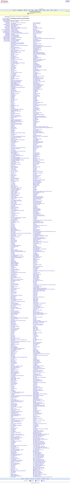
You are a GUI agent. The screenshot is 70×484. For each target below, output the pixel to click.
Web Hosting (8, 25)
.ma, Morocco (35, 44)
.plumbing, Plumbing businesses (38, 171)
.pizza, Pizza (35, 167)
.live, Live (34, 25)
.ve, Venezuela (35, 369)
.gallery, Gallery (13, 321)
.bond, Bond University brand (15, 113)
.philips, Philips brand (36, 158)
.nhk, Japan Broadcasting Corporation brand (40, 117)
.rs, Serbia (34, 219)
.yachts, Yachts (35, 415)
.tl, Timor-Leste (35, 335)
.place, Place (35, 170)
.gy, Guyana (13, 364)
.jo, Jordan (12, 433)
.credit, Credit (13, 206)
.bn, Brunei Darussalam (14, 110)
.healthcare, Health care (14, 369)
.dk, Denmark (13, 243)
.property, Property (36, 184)
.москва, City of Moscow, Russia (38, 435)
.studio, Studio (35, 294)
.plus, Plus (34, 172)
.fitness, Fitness (13, 293)
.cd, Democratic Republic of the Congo (17, 155)
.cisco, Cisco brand (14, 170)
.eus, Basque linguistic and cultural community (18, 272)
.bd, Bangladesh (13, 88)
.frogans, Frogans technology (15, 312)
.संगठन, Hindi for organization (37, 452)
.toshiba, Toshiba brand (36, 343)
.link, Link (34, 24)
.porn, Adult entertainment (37, 175)
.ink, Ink (12, 407)
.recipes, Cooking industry (37, 199)
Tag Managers (7, 33)
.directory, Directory (14, 240)
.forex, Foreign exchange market (16, 304)
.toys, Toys (34, 347)
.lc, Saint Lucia (13, 467)
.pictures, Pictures (36, 164)
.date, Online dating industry (15, 221)
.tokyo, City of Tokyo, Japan (37, 339)
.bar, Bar (12, 79)
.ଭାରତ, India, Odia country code (38, 457)
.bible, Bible (12, 98)
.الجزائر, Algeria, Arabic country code (39, 446)
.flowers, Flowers (13, 298)
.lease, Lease (13, 468)
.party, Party (35, 149)
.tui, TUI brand (35, 354)
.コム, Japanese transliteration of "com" (39, 465)
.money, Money (35, 82)
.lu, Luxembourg (35, 39)
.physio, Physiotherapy (36, 161)
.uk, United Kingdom (36, 359)
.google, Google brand (14, 347)
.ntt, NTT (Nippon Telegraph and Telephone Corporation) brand (42, 127)
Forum (48, 10)
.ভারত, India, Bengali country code (38, 454)
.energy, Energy (13, 261)
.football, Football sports (14, 303)
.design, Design (13, 234)
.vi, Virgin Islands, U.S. (36, 374)
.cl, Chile (12, 173)
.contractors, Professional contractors (17, 197)
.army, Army (13, 60)
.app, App (12, 55)
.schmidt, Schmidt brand (37, 239)
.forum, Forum (13, 306)
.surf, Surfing (35, 301)
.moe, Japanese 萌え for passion (38, 78)
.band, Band (13, 77)
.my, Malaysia (35, 99)
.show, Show (35, 260)
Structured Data (7, 35)
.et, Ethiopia (13, 270)
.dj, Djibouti (12, 242)
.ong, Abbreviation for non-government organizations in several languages (40, 136)
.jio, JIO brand (13, 429)
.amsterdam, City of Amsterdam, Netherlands (18, 50)
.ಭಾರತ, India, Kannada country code (38, 460)
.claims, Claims (13, 174)
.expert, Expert (13, 275)
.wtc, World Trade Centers (37, 410)
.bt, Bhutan (12, 125)
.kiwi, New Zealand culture (15, 447)
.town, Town (35, 345)
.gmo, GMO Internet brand (15, 342)
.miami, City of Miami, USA (37, 65)
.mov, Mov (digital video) (37, 87)
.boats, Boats (13, 112)
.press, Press (35, 179)
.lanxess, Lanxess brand (14, 462)
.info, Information (13, 406)
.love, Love (34, 34)
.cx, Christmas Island (14, 215)
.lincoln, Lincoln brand (36, 23)
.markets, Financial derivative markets (39, 53)
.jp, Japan (12, 435)
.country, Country (13, 201)
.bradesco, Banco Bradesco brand (16, 119)
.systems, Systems (36, 308)
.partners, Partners (36, 147)
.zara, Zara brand (35, 425)
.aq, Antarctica (13, 56)
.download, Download (14, 249)
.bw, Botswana (13, 130)
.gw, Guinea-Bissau (14, 363)
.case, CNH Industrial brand (15, 148)
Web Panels (8, 23)
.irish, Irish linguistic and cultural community (18, 418)
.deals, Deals (13, 227)
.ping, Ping (34, 165)
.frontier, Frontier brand (14, 313)
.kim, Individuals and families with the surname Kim (19, 445)
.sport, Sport (35, 282)
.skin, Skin (34, 265)
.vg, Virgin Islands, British (37, 373)
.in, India (12, 402)
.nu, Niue (34, 128)
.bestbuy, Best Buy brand (15, 93)
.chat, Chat (12, 165)
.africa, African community (15, 40)
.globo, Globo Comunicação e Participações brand (19, 339)
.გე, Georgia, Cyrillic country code (38, 463)
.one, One (34, 134)
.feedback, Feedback (14, 286)
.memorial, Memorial (36, 61)
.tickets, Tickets (35, 329)
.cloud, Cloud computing (14, 179)
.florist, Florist (13, 297)
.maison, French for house (37, 47)
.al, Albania (12, 46)
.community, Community (14, 190)
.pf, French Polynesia (36, 152)
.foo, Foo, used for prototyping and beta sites (18, 301)
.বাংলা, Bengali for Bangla (36, 453)
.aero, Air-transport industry (15, 36)
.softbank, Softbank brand (37, 274)
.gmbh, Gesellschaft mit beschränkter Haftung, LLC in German (21, 341)
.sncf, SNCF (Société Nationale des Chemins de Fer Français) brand (44, 270)
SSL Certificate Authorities (5, 29)
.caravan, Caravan (14, 142)
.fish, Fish (12, 290)
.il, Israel (12, 398)
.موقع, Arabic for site (36, 450)
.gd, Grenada (13, 325)
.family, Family (13, 281)
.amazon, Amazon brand (14, 49)
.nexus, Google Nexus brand (37, 112)
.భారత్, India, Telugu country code (38, 459)
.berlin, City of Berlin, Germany (16, 91)
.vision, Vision (35, 381)
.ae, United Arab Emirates (15, 35)
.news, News (35, 111)
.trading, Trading (35, 350)
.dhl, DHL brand (13, 235)
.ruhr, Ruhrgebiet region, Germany (38, 222)
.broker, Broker (13, 122)
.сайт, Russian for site (36, 440)
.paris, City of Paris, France (37, 146)
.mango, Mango (35, 50)
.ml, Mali (34, 71)
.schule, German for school (37, 241)
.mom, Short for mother (36, 80)
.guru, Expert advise (14, 362)
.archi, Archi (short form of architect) (16, 59)
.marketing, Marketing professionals (38, 52)
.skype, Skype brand (36, 267)
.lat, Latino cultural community (15, 463)
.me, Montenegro (35, 56)
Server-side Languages (6, 19)
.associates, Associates (14, 63)
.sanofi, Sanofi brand (36, 230)
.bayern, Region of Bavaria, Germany (16, 85)
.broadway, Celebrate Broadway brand (17, 121)
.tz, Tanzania (35, 357)
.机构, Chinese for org (36, 470)
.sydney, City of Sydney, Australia (38, 307)
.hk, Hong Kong (13, 374)
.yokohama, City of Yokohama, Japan (39, 420)
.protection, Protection (36, 185)
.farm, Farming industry (14, 283)
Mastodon (38, 480)
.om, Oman (34, 133)
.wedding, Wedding (36, 397)
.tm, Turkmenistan (36, 336)
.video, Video (35, 376)
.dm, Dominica (13, 244)
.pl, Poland (34, 169)
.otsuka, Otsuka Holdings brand (38, 142)
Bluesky (43, 480)
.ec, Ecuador (13, 254)
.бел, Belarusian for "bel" (37, 432)
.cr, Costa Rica (13, 205)
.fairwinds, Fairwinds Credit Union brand (17, 279)
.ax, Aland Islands (13, 73)
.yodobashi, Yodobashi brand (37, 418)
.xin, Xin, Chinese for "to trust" (37, 413)
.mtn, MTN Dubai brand (36, 93)
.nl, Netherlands (35, 122)
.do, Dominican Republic (14, 246)
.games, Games (13, 323)
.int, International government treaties (17, 411)
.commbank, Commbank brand (15, 189)
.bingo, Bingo (13, 101)
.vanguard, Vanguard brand (37, 367)
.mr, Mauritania (35, 90)
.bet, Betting (13, 94)
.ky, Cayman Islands (14, 457)
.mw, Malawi (35, 97)
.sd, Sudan (34, 244)
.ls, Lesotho (35, 35)
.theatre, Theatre (35, 328)
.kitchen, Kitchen (13, 446)
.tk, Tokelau (35, 334)
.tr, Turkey (34, 348)
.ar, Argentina (13, 58)
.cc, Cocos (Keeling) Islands (15, 154)
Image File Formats (6, 38)
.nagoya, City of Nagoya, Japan (38, 102)
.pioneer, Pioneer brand (36, 166)
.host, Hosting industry (14, 383)
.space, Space (35, 281)
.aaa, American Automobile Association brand (18, 22)
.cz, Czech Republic (14, 219)
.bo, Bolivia (12, 111)
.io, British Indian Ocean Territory (16, 414)
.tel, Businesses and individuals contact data (40, 321)
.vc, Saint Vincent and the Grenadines (39, 368)
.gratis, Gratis (13, 353)
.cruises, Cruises (13, 211)
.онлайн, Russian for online (37, 436)
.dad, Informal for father (14, 220)
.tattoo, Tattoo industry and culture (38, 314)
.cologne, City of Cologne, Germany (16, 187)
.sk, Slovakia (35, 263)
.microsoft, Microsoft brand (37, 66)
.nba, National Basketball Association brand (40, 104)
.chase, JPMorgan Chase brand (16, 164)
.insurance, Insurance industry (15, 409)
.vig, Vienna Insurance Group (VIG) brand (39, 377)
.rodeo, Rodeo (35, 218)
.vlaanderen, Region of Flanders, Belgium (39, 382)
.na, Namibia (35, 101)
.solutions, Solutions (36, 277)
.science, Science (35, 242)
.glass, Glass (13, 337)
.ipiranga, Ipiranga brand (14, 415)
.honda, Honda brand (14, 380)
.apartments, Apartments (15, 54)
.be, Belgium (13, 89)
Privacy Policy (38, 478)
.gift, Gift (12, 333)
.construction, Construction (15, 194)
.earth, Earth (13, 253)
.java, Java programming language (16, 425)
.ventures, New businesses (37, 371)
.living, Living (35, 26)
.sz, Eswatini (35, 309)
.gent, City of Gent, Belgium (15, 328)
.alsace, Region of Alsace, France (16, 48)
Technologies (19, 10)
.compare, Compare (14, 192)
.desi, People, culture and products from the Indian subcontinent (21, 233)
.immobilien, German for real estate (16, 401)
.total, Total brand (35, 344)
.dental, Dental (13, 231)
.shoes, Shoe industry (36, 257)
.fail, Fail (12, 278)
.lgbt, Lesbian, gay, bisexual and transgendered (18, 470)
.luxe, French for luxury (36, 41)
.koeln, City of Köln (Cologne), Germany (17, 449)
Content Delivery (7, 30)
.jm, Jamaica (13, 430)
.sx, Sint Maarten (35, 305)
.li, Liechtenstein (13, 471)
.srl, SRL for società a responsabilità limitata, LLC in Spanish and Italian (44, 284)
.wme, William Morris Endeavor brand (39, 405)
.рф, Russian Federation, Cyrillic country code (40, 439)
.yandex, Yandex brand (36, 416)
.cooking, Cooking (13, 198)
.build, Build (12, 126)
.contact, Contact (13, 196)
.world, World (35, 408)
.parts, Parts (35, 148)
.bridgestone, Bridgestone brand (16, 120)
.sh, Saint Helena (35, 254)
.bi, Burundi (12, 97)
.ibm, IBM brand (13, 391)
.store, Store (35, 292)
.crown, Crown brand (14, 209)
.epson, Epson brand (14, 264)
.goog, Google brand (14, 346)
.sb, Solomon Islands (36, 234)
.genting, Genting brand (14, 329)
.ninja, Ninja (35, 120)
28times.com (32, 13)
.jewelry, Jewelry (13, 428)
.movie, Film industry (36, 88)
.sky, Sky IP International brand (38, 266)
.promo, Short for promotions (37, 182)
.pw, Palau (34, 188)
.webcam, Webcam (36, 394)
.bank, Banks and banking (15, 78)
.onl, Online (34, 137)
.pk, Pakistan (35, 168)
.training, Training (35, 351)
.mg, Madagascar (35, 63)
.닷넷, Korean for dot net (37, 475)
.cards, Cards (13, 143)
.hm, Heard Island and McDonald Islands (17, 375)
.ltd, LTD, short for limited (37, 37)
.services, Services (36, 249)
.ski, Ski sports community (37, 264)
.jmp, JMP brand (13, 431)
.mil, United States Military (37, 67)
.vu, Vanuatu (35, 388)
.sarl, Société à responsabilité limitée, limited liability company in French (44, 231)
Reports (25, 10)
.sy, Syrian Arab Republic (37, 306)
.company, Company (14, 191)
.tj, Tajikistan (35, 333)
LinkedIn (32, 480)
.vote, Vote (34, 385)
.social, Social (35, 273)
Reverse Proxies (7, 27)
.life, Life (12, 473)
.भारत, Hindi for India (36, 451)
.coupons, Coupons (14, 202)
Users (40, 10)
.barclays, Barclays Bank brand (16, 82)
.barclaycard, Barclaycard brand (16, 81)
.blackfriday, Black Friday (15, 105)
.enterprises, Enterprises (14, 263)
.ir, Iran (12, 417)
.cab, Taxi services (14, 134)
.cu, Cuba (12, 212)
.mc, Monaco (35, 55)
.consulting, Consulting (14, 195)
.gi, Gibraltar (13, 332)
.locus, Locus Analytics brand (37, 31)
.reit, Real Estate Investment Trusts (38, 203)
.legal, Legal (13, 469)
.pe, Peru (34, 151)
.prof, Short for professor (37, 181)
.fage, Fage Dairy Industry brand (16, 277)
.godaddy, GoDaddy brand (15, 344)
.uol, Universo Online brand (37, 362)
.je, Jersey (12, 427)
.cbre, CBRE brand (14, 153)
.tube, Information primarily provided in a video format (41, 353)
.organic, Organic (35, 140)
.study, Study (35, 295)
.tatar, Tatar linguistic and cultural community (40, 313)
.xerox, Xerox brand (36, 412)
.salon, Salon (35, 228)
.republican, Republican (36, 208)
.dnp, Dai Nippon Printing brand (16, 245)
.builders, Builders (13, 127)
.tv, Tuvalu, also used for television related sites (40, 355)
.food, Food (12, 302)
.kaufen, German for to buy (15, 439)
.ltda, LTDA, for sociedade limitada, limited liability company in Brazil (44, 38)
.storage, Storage (35, 291)
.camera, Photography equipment (16, 137)
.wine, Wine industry (36, 404)
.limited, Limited (13, 476)
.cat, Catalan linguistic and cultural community (18, 151)
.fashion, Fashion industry (15, 284)
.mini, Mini (34, 68)
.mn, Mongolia (35, 74)
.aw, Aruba (12, 71)
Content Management (6, 18)
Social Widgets (7, 34)
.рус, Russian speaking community (38, 438)
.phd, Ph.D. (34, 157)
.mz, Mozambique (35, 100)
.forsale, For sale (13, 305)
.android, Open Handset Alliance (16, 52)
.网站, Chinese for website (37, 473)
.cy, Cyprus (12, 216)
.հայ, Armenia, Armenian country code (39, 443)
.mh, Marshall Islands (36, 64)
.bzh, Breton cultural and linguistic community (18, 132)
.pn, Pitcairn (35, 173)
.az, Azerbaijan (13, 75)
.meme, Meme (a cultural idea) (37, 60)
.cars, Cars (12, 146)
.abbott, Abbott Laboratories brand (16, 24)
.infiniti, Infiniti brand (14, 405)
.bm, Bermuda (13, 108)
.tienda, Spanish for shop (37, 330)
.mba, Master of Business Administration (39, 54)
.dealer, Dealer (13, 226)
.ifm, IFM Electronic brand (15, 396)
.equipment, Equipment (14, 265)
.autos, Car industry (14, 70)
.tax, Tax (34, 315)
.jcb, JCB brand (13, 426)
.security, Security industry (37, 247)
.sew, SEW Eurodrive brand (37, 250)
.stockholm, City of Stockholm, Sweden (39, 290)
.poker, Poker (35, 174)
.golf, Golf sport (13, 345)
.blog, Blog (12, 106)
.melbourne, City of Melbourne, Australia (39, 59)
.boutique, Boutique (14, 117)
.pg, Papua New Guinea (36, 154)
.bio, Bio (12, 102)
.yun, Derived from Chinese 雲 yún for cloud (40, 423)
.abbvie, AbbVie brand (14, 25)
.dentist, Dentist (13, 232)
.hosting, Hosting (13, 384)
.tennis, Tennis (35, 323)
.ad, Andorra (13, 34)
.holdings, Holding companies (15, 378)
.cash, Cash (13, 149)
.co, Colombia (13, 183)
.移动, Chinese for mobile (37, 471)
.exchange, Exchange (14, 274)
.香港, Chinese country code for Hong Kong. (40, 474)
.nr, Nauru (34, 125)
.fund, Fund (12, 316)
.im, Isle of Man (13, 399)
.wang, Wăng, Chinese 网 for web (38, 390)
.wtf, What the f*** (35, 411)
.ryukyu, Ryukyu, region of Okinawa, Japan (39, 225)
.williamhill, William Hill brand (37, 402)
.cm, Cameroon (13, 181)
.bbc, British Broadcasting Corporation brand (18, 87)
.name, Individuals (36, 103)
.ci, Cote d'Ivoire (13, 169)
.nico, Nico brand (35, 118)
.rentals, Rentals (35, 206)
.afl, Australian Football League (16, 39)
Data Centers (7, 26)
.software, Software (36, 275)
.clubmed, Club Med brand (15, 180)
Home (14, 10)
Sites (32, 10)
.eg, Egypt (12, 259)
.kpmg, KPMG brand (14, 452)
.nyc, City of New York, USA (37, 129)
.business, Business (14, 128)
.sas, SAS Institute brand (37, 232)
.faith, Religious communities (15, 280)
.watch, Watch (35, 391)
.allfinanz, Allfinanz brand (15, 47)
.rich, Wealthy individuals (37, 213)
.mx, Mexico (35, 98)
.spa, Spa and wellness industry (38, 280)
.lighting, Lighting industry (15, 475)
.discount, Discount (14, 241)
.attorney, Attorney (14, 65)
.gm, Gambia (13, 340)
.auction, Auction (13, 67)
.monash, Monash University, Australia (39, 81)
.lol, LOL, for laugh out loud (37, 32)
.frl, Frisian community (14, 311)
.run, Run (34, 223)
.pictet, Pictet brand (36, 163)
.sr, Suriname (35, 283)
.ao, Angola (12, 53)
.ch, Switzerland (13, 161)
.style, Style (35, 296)
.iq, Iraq (12, 416)
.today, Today (35, 338)
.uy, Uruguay (35, 364)
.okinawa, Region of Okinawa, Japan (38, 132)
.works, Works (35, 407)
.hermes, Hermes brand (14, 371)
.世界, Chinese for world (36, 466)
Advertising (43, 478)
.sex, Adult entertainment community (39, 251)
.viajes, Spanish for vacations (37, 375)
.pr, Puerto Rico (35, 177)
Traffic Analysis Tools (6, 31)
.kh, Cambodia (13, 442)
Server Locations (7, 40)
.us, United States (36, 363)
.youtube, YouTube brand (37, 421)
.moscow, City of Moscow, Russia (38, 84)
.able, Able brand (13, 26)
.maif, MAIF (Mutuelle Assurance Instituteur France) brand (42, 46)
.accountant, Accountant (14, 30)
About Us (22, 478)
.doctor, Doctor (13, 247)
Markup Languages (7, 36)
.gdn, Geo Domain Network (15, 326)
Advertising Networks (6, 32)
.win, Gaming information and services (39, 403)
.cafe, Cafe (12, 135)
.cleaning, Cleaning (14, 175)
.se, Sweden (35, 245)
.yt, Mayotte (35, 422)
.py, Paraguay (35, 189)
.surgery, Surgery (35, 302)
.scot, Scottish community (37, 243)
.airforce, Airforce (13, 44)
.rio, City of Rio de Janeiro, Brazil (38, 214)
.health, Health (13, 368)
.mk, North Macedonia (36, 70)
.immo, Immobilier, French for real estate (17, 400)
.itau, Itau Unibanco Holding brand (16, 423)
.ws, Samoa (35, 409)
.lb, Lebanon (13, 466)
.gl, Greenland (13, 336)
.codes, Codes (13, 185)
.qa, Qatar (34, 190)
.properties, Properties (36, 183)
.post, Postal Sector (36, 176)
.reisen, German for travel (37, 202)
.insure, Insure (13, 410)
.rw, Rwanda (35, 224)
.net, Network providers (36, 108)
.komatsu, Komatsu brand (15, 450)
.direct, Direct (13, 239)
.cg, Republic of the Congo (15, 160)
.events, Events (13, 273)
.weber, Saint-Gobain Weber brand (38, 395)
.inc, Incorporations (14, 403)
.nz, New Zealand (35, 130)
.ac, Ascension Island (14, 28)
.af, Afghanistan (13, 38)
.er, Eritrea (12, 266)
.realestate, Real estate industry (38, 196)
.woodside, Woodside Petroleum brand (39, 406)
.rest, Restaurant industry (37, 209)
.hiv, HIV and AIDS (14, 373)
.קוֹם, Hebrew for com (36, 445)
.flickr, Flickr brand (14, 296)
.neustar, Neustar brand (36, 110)
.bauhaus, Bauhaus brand (15, 84)
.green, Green (13, 354)
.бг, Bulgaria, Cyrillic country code (38, 431)
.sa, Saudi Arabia (35, 226)
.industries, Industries (14, 404)
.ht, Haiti (12, 389)
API (29, 10)
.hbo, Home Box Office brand (15, 367)
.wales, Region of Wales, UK (37, 389)
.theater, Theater (35, 327)
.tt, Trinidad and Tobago (36, 352)
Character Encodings (6, 37)
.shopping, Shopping (36, 259)
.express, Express (14, 276)
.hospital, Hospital (13, 382)
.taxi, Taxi (34, 316)
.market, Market (35, 51)
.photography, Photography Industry (38, 159)
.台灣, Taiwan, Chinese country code (38, 468)
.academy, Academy (14, 29)
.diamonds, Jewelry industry (15, 236)
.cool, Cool (12, 199)
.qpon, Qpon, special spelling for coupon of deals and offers (42, 191)
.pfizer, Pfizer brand (36, 153)
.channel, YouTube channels (15, 162)
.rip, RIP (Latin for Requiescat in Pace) (39, 215)
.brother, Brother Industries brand (16, 123)
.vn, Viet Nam (35, 383)
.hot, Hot (12, 385)
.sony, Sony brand (36, 278)
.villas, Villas (35, 378)
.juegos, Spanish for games (15, 438)
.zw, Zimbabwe (35, 429)
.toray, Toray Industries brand (37, 342)
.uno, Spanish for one (36, 361)
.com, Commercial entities (15, 188)
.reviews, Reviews (36, 212)
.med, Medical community (37, 57)
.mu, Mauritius (35, 94)
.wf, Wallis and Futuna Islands (37, 399)
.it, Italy (12, 422)
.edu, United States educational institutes (17, 256)
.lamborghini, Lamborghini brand (16, 461)
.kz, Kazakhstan (13, 459)
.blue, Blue (12, 107)
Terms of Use (32, 478)
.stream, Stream (35, 293)
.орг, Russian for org (36, 437)
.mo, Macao (35, 75)
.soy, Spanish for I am (36, 279)
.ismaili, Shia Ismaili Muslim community (17, 420)
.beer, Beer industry (14, 90)
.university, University (36, 360)
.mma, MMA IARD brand (37, 73)
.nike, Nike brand (35, 119)
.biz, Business (13, 103)
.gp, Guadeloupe (13, 350)
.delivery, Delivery (13, 228)
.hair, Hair (12, 365)
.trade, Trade (35, 349)
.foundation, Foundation (14, 307)
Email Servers (7, 28)
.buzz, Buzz (13, 129)
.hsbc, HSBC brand (14, 388)
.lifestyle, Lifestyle (14, 474)
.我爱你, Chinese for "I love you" (38, 469)
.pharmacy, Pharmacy (36, 156)
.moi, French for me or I (36, 79)
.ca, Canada (13, 133)
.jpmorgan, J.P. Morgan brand (15, 436)
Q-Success (67, 1)
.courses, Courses (14, 203)
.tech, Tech (34, 319)
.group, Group (13, 356)
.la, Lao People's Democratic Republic (17, 460)
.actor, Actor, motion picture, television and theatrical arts (20, 33)
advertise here (67, 11)
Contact (47, 478)
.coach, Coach (13, 184)
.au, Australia (13, 66)
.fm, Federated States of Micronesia (16, 299)
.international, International (15, 412)
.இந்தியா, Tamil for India (36, 458)
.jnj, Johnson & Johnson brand (15, 432)
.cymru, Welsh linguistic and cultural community (18, 217)
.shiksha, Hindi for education (37, 256)
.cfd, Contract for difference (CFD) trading (17, 159)
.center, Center (13, 156)
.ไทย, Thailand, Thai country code (38, 462)
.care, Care (12, 144)
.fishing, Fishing (13, 291)
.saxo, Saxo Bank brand (36, 233)
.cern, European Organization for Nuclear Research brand (20, 158)
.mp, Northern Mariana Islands (37, 89)
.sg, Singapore (35, 253)
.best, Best (12, 92)
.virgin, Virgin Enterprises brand (38, 380)
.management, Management (37, 49)
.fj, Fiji (12, 294)
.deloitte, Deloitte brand (14, 229)
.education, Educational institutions (16, 257)
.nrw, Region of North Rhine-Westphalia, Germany (41, 126)
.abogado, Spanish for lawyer (15, 27)
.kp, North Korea (13, 451)
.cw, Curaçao (13, 214)
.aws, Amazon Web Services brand (16, 72)
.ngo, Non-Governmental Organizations (39, 116)
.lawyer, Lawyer (13, 465)
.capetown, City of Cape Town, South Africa (18, 139)
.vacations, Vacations (36, 366)
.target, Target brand (36, 311)
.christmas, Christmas (14, 167)
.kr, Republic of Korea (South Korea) (16, 454)
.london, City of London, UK (37, 33)
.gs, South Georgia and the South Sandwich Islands (19, 357)
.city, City (12, 172)
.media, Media (35, 58)
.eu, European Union (14, 271)
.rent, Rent (34, 205)
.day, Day (12, 223)
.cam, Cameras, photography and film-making (18, 136)
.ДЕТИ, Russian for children (37, 433)
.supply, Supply (35, 299)
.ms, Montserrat (35, 91)
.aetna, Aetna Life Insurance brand (16, 37)
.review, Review (35, 211)
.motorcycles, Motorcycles (37, 86)
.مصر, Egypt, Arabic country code (38, 449)
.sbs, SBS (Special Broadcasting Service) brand (40, 235)
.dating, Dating (13, 222)
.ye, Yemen (34, 417)
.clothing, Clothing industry (15, 178)
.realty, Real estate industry (37, 198)
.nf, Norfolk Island (35, 113)
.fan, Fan (12, 282)
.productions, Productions (37, 180)
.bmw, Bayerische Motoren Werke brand (17, 109)
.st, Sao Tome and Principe (37, 286)
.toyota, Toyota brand (36, 346)
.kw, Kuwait (12, 456)
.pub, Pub (34, 187)
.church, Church (13, 168)
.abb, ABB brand (13, 23)
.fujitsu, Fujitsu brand (14, 314)
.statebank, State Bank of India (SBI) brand (40, 288)
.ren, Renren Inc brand (36, 204)
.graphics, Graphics (14, 352)
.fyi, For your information (14, 318)
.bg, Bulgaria (13, 96)
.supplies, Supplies (36, 298)
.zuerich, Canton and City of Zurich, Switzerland (40, 428)
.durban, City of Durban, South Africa (16, 250)
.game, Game (13, 322)
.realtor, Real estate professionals (38, 197)
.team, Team (35, 318)
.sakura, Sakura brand (36, 227)
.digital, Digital (13, 238)
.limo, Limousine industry (37, 22)
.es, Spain (12, 268)
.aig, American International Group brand (17, 43)
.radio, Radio (35, 194)
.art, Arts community (14, 61)
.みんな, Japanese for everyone (38, 464)
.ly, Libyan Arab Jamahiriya (37, 43)
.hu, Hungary (13, 390)
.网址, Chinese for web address (38, 472)
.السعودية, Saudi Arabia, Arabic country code (40, 447)
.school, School (35, 240)
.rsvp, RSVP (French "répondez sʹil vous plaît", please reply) (42, 220)
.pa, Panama (35, 144)
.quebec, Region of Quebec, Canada (38, 192)
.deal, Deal (12, 225)
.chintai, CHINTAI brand (14, 166)
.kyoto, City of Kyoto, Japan (15, 458)
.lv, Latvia (34, 42)
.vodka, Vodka (35, 384)
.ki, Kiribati (12, 443)
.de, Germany (13, 224)
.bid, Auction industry (14, 99)
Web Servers (8, 22)
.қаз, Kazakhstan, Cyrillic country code (39, 442)
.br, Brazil (12, 118)
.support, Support (35, 300)
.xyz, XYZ (34, 414)
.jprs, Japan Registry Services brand (16, 437)
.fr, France (12, 309)
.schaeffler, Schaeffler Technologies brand (39, 238)
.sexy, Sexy (35, 252)
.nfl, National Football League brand (38, 114)
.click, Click (12, 176)
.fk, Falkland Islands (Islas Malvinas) (16, 295)
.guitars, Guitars (13, 361)
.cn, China (12, 182)
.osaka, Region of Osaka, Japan (38, 141)
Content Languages (7, 41)
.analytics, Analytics (14, 51)
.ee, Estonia (13, 258)
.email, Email (13, 260)
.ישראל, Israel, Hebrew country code (38, 444)
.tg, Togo (34, 325)
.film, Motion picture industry (15, 288)
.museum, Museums (36, 95)
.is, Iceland (12, 419)
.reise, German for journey (37, 201)
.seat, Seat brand (35, 246)
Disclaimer (27, 478)
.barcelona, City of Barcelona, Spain (16, 80)
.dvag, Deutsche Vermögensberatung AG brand (18, 251)
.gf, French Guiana (14, 330)
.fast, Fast (12, 285)
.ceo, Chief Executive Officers (15, 157)
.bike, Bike (12, 100)
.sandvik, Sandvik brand (36, 229)
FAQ (51, 10)
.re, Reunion (35, 195)
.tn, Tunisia (34, 337)
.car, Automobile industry (15, 141)
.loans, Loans (35, 29)
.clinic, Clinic (13, 177)
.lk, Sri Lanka (35, 27)
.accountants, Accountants (15, 31)
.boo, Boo (12, 114)
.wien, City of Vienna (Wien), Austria (38, 400)
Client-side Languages (6, 20)
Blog (44, 10)
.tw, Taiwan (34, 356)
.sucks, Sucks (35, 297)
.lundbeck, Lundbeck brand (37, 40)
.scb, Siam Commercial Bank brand (38, 237)
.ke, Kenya (12, 440)
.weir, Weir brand (35, 398)
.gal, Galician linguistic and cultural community (18, 320)
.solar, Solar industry (36, 276)
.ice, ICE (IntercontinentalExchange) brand (17, 392)
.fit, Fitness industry (14, 292)
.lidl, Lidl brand (13, 472)
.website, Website (35, 396)
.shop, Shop (35, 258)
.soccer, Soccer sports (36, 272)
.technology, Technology (36, 320)
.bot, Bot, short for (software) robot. (16, 116)
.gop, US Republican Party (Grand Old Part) (18, 348)
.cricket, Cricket (13, 208)
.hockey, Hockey (13, 377)
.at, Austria (12, 64)
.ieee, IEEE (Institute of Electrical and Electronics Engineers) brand (21, 395)
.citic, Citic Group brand (14, 171)
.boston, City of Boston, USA (15, 115)
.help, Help (12, 370)
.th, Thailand (35, 326)
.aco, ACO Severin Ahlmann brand (16, 32)
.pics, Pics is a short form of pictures (39, 162)
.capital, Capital (13, 140)
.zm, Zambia (35, 427)
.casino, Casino (13, 150)
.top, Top (34, 341)
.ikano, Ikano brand (14, 397)
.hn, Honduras (13, 376)
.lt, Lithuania (35, 36)
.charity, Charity (13, 163)
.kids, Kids (12, 444)
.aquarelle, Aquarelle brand (15, 57)
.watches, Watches (36, 392)
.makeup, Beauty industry (37, 48)
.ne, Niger (34, 106)
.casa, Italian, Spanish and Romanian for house (18, 147)
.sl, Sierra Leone (35, 268)
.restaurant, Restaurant (36, 210)
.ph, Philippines (35, 155)
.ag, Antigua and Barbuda (15, 41)
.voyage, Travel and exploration (38, 387)
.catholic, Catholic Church (15, 152)
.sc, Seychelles (35, 236)
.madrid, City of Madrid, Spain (37, 45)
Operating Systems (7, 24)
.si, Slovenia (35, 261)
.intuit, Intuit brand (13, 413)
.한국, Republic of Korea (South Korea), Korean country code (42, 476)
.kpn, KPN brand (13, 453)
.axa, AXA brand (13, 74)
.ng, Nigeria (34, 115)
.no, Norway (35, 123)
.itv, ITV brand (13, 424)
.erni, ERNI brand (13, 267)
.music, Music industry (36, 96)
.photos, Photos (35, 160)
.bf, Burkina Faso (13, 95)
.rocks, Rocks (35, 217)
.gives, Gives (13, 335)
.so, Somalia (35, 271)
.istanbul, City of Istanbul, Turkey (16, 421)
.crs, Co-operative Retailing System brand (17, 210)
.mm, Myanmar (35, 72)
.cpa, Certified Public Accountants (16, 204)
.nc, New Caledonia (36, 105)
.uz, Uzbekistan (35, 365)
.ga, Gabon (12, 319)
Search (55, 10)
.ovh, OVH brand (35, 143)
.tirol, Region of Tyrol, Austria (37, 332)
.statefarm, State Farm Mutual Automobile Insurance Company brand (44, 289)
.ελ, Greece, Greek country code (38, 430)
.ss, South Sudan (35, 285)
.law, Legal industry (14, 464)
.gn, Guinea (12, 343)
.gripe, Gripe (13, 355)
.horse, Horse (13, 381)
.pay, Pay (34, 150)
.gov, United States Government (16, 349)
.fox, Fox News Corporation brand (16, 308)
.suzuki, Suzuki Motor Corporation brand (39, 303)
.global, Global (13, 338)
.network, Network (35, 109)
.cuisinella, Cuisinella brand (15, 213)
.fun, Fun (12, 315)
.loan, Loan (34, 28)
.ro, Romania (35, 216)
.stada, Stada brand (36, 287)
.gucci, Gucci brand (14, 359)
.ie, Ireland (12, 394)
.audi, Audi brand (13, 68)
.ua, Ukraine (35, 358)
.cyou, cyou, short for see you (15, 218)
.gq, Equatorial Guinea (14, 351)
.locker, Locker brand (36, 30)
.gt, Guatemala (13, 358)
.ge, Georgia (13, 327)
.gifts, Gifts (12, 334)
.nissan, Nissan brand (36, 121)
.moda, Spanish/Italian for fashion (38, 77)
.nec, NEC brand (35, 107)
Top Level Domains (7, 39)
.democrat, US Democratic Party (16, 230)
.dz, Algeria (12, 252)
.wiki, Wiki (34, 401)
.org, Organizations (36, 139)
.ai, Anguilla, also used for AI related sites (17, 42)
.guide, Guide (13, 360)
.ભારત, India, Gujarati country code (38, 456)
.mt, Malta (34, 92)
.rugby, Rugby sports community (38, 221)
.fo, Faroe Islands (13, 300)
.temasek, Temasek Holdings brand (38, 322)
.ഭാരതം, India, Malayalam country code (39, 461)
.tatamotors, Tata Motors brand (38, 312)
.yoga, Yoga (35, 419)
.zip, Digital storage (36, 426)
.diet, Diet (12, 237)
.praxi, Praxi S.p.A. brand (37, 178)
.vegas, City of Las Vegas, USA (38, 370)
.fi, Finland (12, 287)
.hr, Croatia (12, 387)
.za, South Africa (35, 424)
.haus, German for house (15, 366)
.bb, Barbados (13, 86)
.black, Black (13, 104)
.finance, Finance (13, 289)
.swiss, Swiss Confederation (37, 304)
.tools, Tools (35, 340)
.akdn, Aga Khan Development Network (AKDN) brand (19, 45)
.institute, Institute (13, 408)
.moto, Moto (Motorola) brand (37, 85)
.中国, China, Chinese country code (38, 467)
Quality (36, 10)
